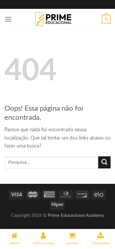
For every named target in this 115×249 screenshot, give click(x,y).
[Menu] (8, 19)
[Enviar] (104, 162)
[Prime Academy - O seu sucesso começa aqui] (55, 19)
